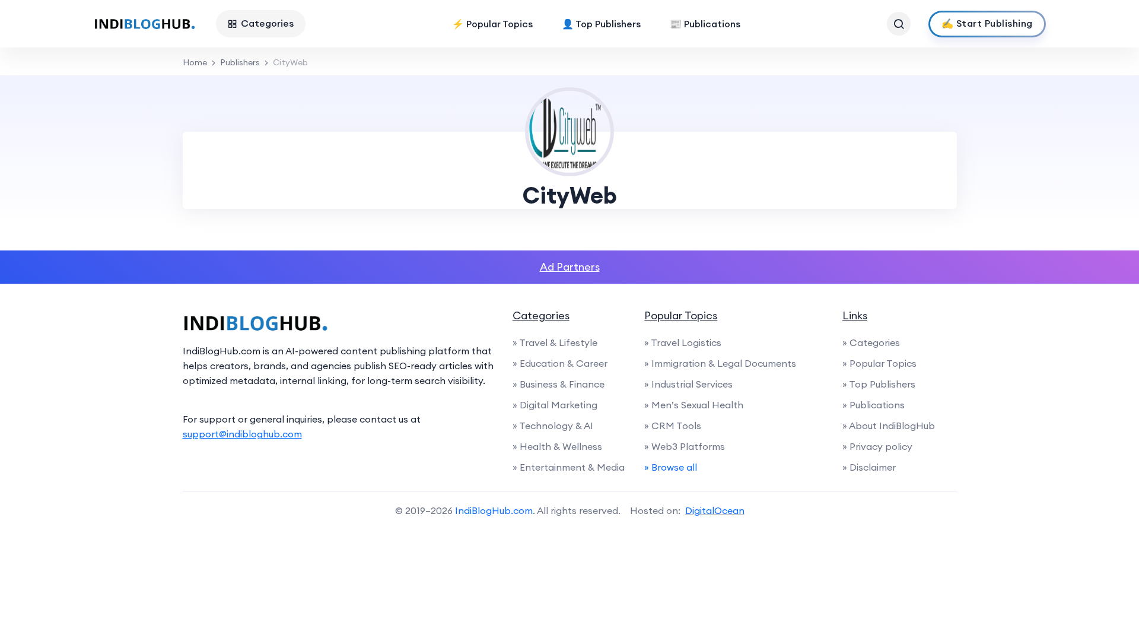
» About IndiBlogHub (888, 425)
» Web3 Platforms (684, 446)
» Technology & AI (553, 425)
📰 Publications (705, 24)
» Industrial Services (688, 384)
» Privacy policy (877, 446)
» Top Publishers (878, 384)
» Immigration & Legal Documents (720, 363)
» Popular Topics (879, 363)
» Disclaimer (869, 467)
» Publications (873, 405)
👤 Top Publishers (601, 24)
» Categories (871, 342)
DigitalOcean (715, 510)
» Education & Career (560, 363)
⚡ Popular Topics (492, 24)
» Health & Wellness (557, 446)
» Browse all (670, 467)
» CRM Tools (672, 425)
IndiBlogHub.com (494, 510)
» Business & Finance (559, 384)
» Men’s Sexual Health (693, 405)
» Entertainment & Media (569, 467)
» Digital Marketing (555, 405)
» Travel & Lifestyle (555, 342)
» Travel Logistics (682, 342)
